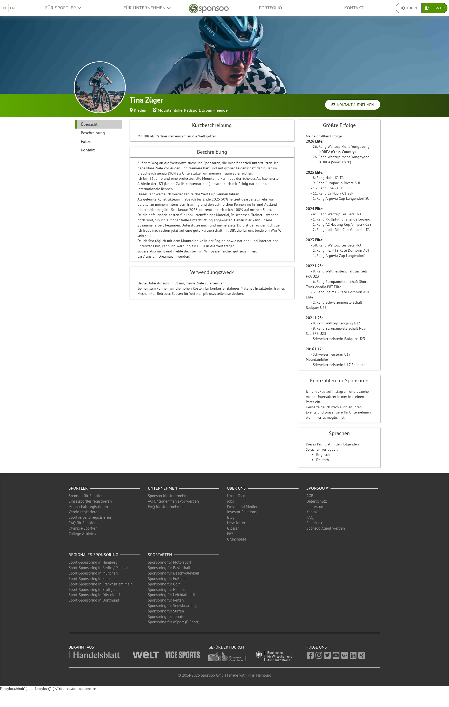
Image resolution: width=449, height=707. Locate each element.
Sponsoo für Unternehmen (170, 495)
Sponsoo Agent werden (325, 528)
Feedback (314, 522)
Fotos (86, 141)
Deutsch (322, 459)
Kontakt (354, 8)
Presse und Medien (242, 506)
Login (411, 8)
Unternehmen (162, 488)
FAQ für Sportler (82, 522)
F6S (230, 533)
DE (5, 8)
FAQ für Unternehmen (166, 506)
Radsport (192, 110)
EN (12, 8)
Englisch (323, 454)
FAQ (309, 517)
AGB (309, 495)
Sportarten (160, 554)
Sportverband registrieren (90, 517)
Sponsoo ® (317, 488)
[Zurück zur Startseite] (209, 8)
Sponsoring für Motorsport (169, 562)
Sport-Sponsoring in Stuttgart (93, 589)
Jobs (230, 501)
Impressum (315, 506)
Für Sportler (61, 8)
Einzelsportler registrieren (90, 501)
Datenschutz (316, 501)
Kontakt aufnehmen (354, 104)
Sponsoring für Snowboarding (172, 605)
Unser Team (236, 495)
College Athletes (82, 533)
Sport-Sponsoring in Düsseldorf (94, 594)
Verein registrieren (84, 511)
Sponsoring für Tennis (165, 616)
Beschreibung (93, 132)
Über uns (236, 488)
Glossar (233, 528)
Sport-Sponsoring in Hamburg (93, 562)
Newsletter (236, 522)
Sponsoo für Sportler (86, 495)
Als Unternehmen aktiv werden (173, 501)
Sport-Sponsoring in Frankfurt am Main (101, 584)
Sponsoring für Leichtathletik (172, 594)
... (18, 8)
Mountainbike (170, 110)
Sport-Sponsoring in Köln (89, 578)
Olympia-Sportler (83, 528)
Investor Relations (241, 511)
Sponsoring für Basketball (169, 567)
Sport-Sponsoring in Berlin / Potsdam (99, 567)
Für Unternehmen (145, 8)
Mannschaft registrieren (88, 506)
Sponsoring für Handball (168, 589)
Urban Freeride (215, 110)
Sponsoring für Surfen (166, 611)
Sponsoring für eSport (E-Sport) (173, 621)
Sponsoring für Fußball (167, 578)
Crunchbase (236, 539)
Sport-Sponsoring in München (93, 573)
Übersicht (89, 124)
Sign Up (438, 8)
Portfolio (270, 8)
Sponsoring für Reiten (166, 600)
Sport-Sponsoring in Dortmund (94, 600)
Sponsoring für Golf (164, 584)
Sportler (78, 488)
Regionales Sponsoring (93, 554)
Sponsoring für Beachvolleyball (173, 573)
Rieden (140, 110)
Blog (231, 517)
